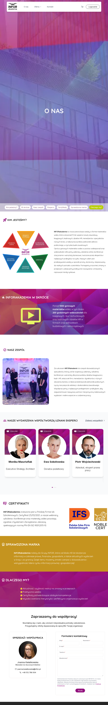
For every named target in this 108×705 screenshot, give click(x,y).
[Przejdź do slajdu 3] (55, 487)
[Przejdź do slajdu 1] (52, 487)
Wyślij (80, 690)
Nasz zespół (38, 207)
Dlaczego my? (96, 207)
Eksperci (50, 207)
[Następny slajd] (103, 455)
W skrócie (25, 207)
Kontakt (50, 7)
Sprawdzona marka (79, 207)
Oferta (36, 7)
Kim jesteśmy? (11, 207)
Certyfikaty (62, 207)
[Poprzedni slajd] (5, 455)
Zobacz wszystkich (94, 420)
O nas (26, 7)
